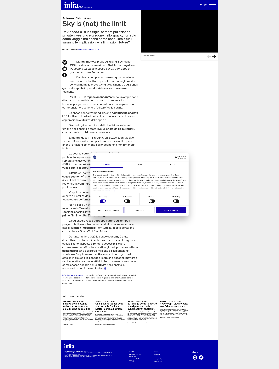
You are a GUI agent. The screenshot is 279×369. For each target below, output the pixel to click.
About (156, 352)
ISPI (72, 324)
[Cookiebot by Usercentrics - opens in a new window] (176, 157)
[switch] (127, 201)
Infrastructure (135, 354)
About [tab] (172, 164)
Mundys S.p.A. (88, 351)
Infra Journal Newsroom (88, 49)
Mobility (132, 356)
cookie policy (110, 191)
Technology (68, 18)
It (205, 5)
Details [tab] (139, 164)
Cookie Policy (158, 361)
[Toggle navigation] (212, 5)
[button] (209, 56)
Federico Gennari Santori (142, 322)
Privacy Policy (158, 359)
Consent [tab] (107, 164)
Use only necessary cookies (108, 210)
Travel (131, 361)
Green (131, 352)
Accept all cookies (171, 210)
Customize (139, 210)
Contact (157, 354)
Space (87, 18)
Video (79, 18)
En (201, 5)
